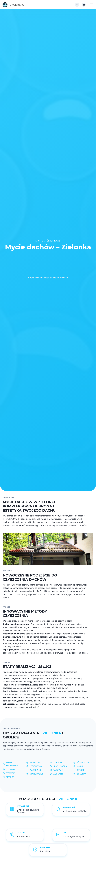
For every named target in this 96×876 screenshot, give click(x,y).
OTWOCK (10, 773)
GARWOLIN (35, 762)
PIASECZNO (35, 770)
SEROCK (81, 770)
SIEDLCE (10, 777)
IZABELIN (57, 762)
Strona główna (35, 277)
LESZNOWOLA (60, 766)
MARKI (80, 766)
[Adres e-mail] (84, 5)
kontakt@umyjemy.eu (74, 836)
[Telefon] (77, 5)
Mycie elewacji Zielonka (75, 811)
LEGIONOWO (36, 766)
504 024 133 (23, 836)
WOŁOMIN (58, 774)
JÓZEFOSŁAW (83, 762)
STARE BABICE (36, 774)
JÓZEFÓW (11, 769)
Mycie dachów (51, 277)
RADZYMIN (58, 770)
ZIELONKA (81, 774)
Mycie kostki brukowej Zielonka (28, 810)
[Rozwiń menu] (91, 5)
